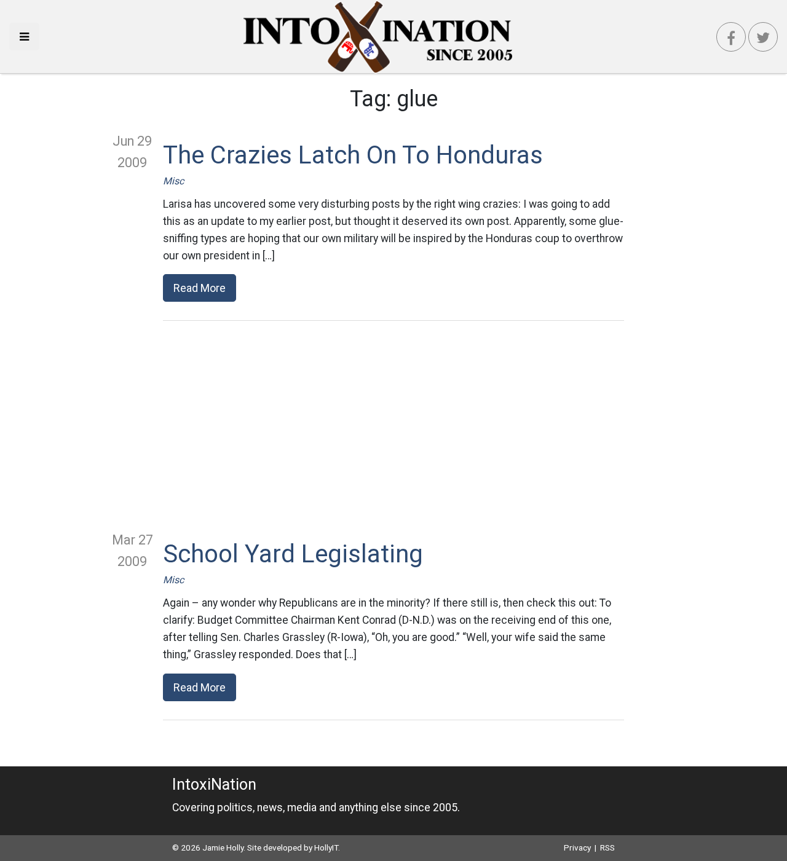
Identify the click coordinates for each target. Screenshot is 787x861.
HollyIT (326, 847)
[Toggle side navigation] (24, 36)
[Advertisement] (393, 425)
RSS (607, 847)
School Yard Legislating (293, 554)
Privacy (577, 847)
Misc (173, 181)
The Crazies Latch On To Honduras (353, 155)
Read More (199, 287)
